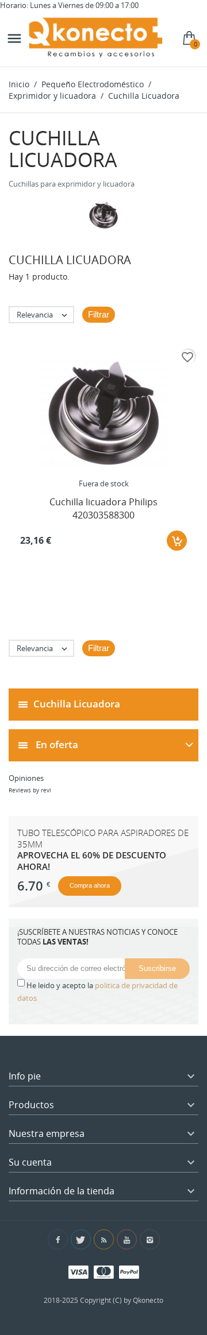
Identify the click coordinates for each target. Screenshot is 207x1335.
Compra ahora (90, 885)
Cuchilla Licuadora (76, 703)
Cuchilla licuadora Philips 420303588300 (103, 508)
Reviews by (30, 790)
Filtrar (98, 314)
